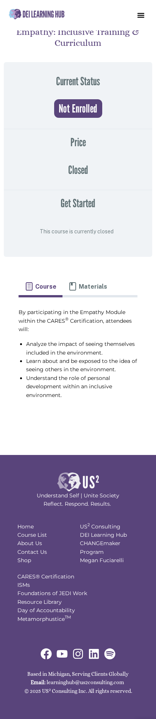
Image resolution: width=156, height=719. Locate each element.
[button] (141, 15)
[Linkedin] (94, 654)
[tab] (40, 287)
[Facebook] (46, 654)
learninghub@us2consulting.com (85, 682)
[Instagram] (78, 654)
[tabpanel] (78, 357)
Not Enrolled (78, 108)
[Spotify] (109, 654)
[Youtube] (62, 654)
